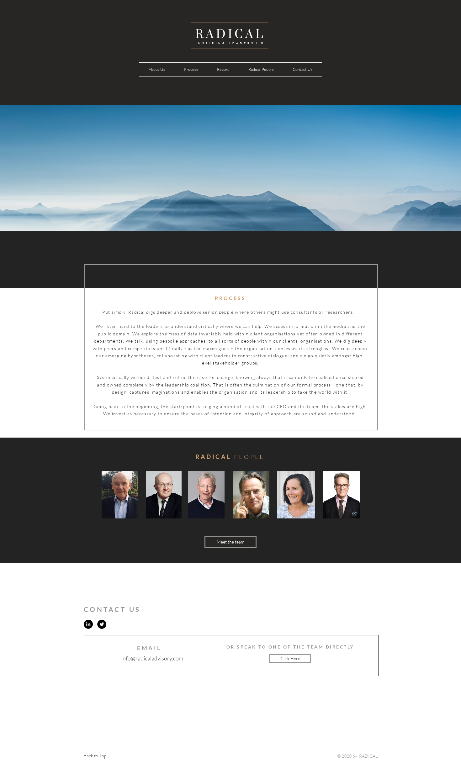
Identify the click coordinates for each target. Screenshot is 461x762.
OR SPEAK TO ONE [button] (254, 646)
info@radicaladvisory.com (152, 658)
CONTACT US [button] (112, 609)
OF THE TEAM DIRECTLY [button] (318, 646)
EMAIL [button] (149, 647)
